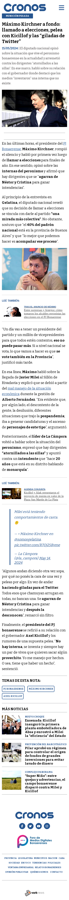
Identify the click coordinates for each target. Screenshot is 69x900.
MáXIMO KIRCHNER (41, 689)
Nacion (52, 858)
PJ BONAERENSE (13, 689)
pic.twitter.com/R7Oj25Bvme (37, 545)
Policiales (54, 863)
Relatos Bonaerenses (48, 867)
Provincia (10, 858)
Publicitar (22, 872)
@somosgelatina (27, 539)
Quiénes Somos (39, 872)
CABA (62, 858)
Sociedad (14, 863)
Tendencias (39, 863)
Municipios (40, 858)
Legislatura (25, 858)
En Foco (26, 863)
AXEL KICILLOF (12, 696)
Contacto (56, 872)
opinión (10, 872)
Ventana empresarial (21, 867)
